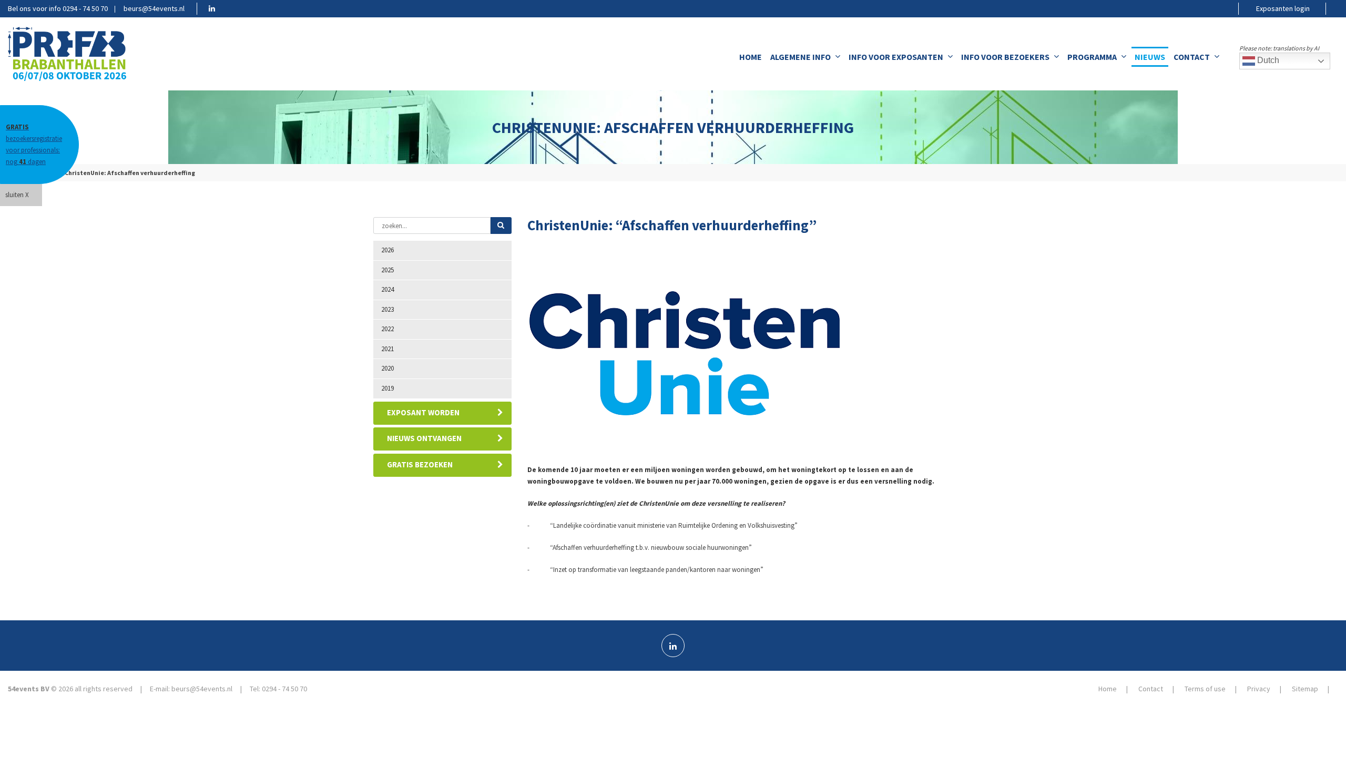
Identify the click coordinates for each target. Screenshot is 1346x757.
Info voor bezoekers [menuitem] (1005, 57)
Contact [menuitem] (1192, 57)
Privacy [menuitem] (1258, 688)
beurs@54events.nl (154, 8)
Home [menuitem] (750, 57)
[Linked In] (673, 645)
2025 (387, 269)
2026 (387, 249)
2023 (387, 309)
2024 (387, 289)
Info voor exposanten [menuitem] (896, 57)
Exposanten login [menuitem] (1283, 8)
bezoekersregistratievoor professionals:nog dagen (34, 144)
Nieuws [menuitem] (1150, 57)
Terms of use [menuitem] (1205, 688)
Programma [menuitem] (1092, 57)
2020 (387, 368)
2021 (387, 348)
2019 (387, 388)
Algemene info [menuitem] (800, 57)
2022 (387, 328)
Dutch (1267, 60)
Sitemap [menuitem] (1305, 688)
